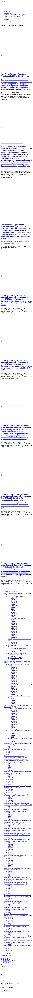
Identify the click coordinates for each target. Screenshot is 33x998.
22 (10, 963)
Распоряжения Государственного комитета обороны (17, 649)
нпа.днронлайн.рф (26, 969)
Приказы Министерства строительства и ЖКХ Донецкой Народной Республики (18, 829)
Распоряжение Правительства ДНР (18, 684)
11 (1, 961)
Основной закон (9, 591)
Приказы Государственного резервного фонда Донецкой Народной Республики (18, 936)
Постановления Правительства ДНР (18, 664)
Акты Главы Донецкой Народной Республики (18, 593)
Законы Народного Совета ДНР (17, 708)
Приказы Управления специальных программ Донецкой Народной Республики (18, 941)
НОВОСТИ (7, 13)
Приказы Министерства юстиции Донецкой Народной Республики (17, 772)
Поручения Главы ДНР (15, 658)
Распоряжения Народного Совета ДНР (19, 730)
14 (8, 961)
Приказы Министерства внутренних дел (16, 749)
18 (1, 963)
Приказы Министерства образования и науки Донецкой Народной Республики (17, 840)
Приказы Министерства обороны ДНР (15, 931)
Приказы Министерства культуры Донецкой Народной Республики (17, 868)
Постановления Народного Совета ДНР (20, 738)
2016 (12, 601)
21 (8, 963)
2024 (12, 613)
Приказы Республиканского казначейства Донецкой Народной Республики (16, 925)
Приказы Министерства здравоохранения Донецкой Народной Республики (16, 810)
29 (10, 964)
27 (6, 964)
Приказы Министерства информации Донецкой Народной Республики (15, 883)
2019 (12, 605)
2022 (12, 610)
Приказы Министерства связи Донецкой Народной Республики (16, 902)
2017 (12, 602)
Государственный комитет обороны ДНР (20, 645)
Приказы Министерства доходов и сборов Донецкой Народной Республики (16, 794)
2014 (12, 598)
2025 (12, 615)
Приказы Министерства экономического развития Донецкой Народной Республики (17, 804)
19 (4, 963)
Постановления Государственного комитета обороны (18, 653)
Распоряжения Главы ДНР (16, 618)
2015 (12, 599)
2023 (12, 612)
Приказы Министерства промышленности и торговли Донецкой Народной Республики (17, 895)
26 (4, 964)
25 (1, 964)
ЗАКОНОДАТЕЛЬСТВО (11, 16)
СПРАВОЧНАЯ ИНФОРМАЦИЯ (14, 15)
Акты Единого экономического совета (19, 639)
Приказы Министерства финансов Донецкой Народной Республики (17, 786)
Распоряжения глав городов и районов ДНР (17, 945)
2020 (12, 607)
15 (10, 961)
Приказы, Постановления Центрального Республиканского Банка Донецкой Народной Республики (18, 915)
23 (12, 963)
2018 (12, 604)
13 (6, 961)
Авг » (7, 966)
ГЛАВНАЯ (7, 11)
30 (12, 964)
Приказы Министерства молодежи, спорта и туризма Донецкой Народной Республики (17, 878)
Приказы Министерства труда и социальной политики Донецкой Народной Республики (17, 834)
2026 (12, 617)
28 (8, 964)
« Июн (3, 966)
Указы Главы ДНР (13, 596)
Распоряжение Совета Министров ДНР (19, 696)
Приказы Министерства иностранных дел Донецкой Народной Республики (16, 908)
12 (4, 961)
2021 (12, 609)
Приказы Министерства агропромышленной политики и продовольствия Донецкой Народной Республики (17, 822)
